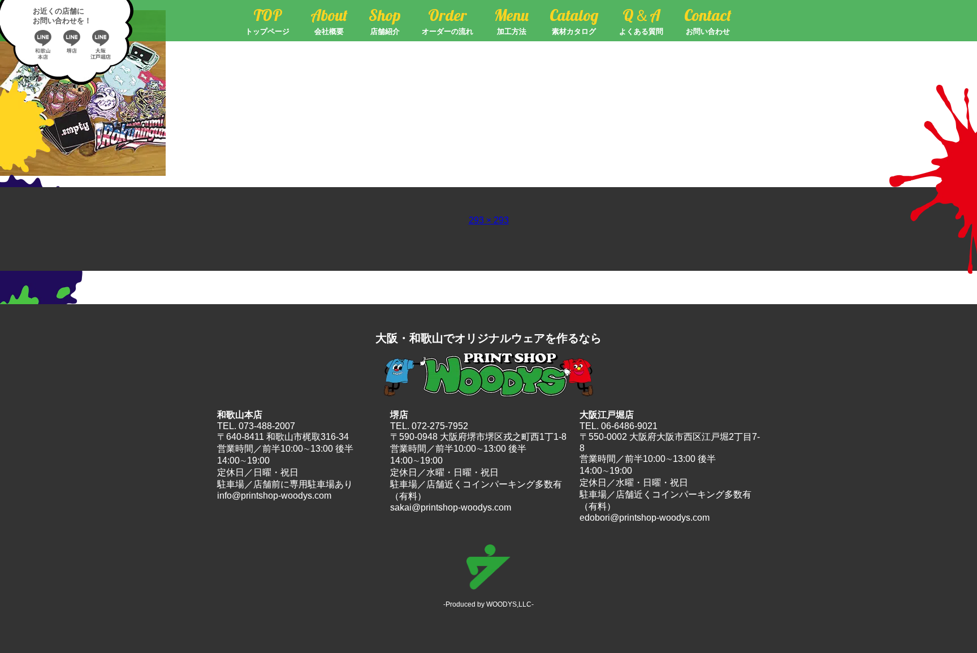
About (329, 21)
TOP (267, 21)
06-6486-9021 (629, 426)
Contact (708, 21)
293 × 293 (489, 220)
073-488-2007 (267, 426)
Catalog (574, 21)
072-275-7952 (440, 426)
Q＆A (641, 21)
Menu (511, 21)
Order (447, 21)
